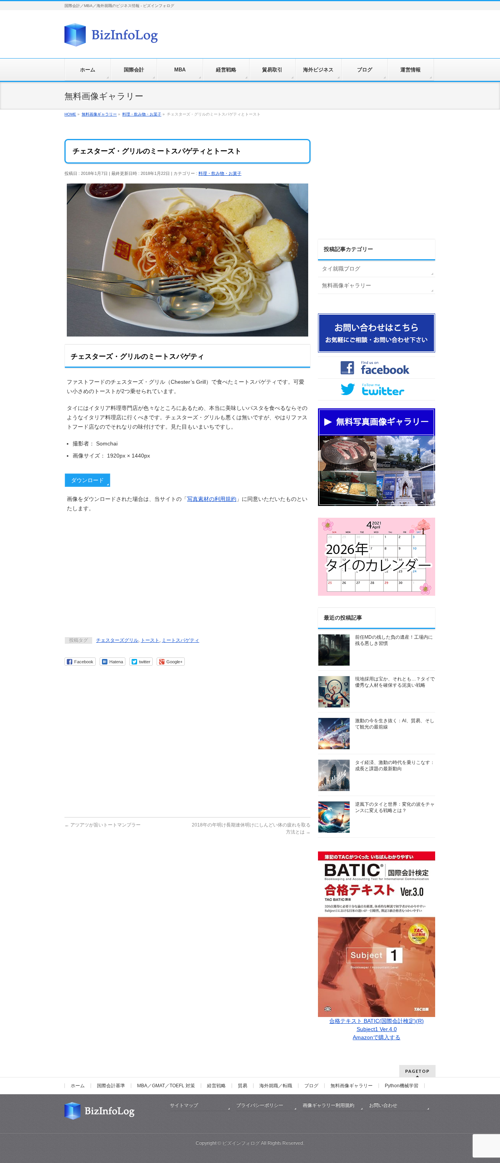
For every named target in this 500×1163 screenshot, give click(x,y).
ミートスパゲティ (180, 640)
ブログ (311, 1085)
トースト (150, 640)
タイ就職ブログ (341, 268)
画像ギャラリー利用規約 (328, 1105)
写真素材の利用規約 (211, 499)
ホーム (78, 1085)
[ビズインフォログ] (111, 37)
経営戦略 (216, 1085)
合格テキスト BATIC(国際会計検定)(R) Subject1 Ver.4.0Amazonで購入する (376, 1029)
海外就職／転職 (275, 1085)
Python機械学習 (401, 1085)
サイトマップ (184, 1105)
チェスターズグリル (117, 640)
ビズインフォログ (241, 1143)
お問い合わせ (383, 1105)
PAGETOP (417, 1071)
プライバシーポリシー (259, 1105)
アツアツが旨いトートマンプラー (102, 825)
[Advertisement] (187, 575)
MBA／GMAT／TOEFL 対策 (166, 1085)
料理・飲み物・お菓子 (219, 173)
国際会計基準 (111, 1085)
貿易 (242, 1085)
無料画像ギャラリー (346, 285)
